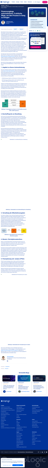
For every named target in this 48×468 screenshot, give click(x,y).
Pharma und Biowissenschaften (37, 410)
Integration (7, 366)
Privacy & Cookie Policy (14, 462)
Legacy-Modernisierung (20, 408)
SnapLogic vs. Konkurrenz (36, 435)
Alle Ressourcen (19, 428)
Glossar (17, 445)
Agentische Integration (20, 410)
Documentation (20, 438)
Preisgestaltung (3, 411)
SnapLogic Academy (19, 444)
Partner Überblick (35, 421)
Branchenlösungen (35, 405)
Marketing (18, 417)
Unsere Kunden (34, 438)
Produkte (2, 405)
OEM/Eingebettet (19, 407)
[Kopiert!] (39, 30)
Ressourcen (18, 419)
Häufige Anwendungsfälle (20, 405)
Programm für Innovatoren (36, 441)
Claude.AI (22, 29)
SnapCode (2, 423)
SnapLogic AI (3, 417)
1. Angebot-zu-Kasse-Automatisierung (36, 21)
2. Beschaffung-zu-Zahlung (34, 22)
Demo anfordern (19, 433)
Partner (33, 419)
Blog (7, 5)
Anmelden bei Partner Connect (37, 422)
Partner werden (34, 424)
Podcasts (18, 422)
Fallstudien (18, 425)
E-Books (17, 424)
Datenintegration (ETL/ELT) (5, 414)
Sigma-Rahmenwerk (19, 441)
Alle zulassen (17, 465)
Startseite (2, 5)
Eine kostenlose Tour (35, 47)
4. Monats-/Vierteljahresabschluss (36, 25)
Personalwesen (19, 411)
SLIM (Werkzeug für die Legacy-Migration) (8, 410)
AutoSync (2, 426)
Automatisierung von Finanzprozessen (8, 56)
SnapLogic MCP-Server (4, 424)
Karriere (33, 436)
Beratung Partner (35, 425)
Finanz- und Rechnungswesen (21, 414)
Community (20, 439)
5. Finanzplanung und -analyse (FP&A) (36, 27)
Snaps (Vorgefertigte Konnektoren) (6, 408)
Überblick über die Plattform (5, 407)
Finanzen (6, 368)
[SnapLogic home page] (5, 401)
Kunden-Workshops (19, 442)
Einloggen (33, 444)
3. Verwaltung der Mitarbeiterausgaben (36, 24)
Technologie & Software (36, 411)
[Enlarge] (25, 99)
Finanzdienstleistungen (36, 407)
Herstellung (34, 408)
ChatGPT (16, 29)
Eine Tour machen (19, 435)
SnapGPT (2, 421)
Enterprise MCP (3, 420)
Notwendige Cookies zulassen (7, 465)
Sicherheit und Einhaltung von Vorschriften (8, 427)
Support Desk (20, 436)
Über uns (33, 433)
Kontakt (33, 442)
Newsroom (34, 439)
